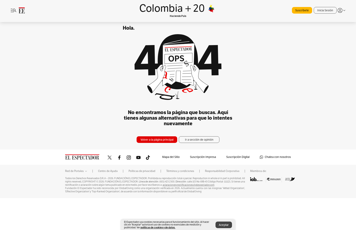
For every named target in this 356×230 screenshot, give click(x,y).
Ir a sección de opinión (199, 139)
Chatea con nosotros (278, 157)
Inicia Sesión (325, 10)
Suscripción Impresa (203, 157)
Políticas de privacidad (142, 171)
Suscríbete (302, 10)
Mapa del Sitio (171, 157)
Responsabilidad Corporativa (222, 171)
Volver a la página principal (157, 139)
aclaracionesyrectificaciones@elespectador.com (188, 184)
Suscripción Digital (237, 157)
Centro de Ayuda (108, 171)
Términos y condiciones (180, 171)
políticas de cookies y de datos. (158, 227)
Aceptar (224, 225)
